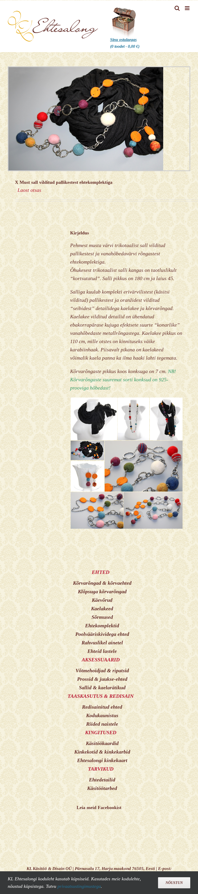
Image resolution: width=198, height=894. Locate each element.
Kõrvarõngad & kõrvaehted (102, 583)
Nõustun (174, 883)
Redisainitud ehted (102, 707)
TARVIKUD (100, 769)
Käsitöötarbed (102, 788)
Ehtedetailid (102, 779)
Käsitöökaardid (102, 743)
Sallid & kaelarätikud (102, 687)
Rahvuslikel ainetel (102, 642)
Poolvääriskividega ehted (102, 634)
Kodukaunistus (102, 715)
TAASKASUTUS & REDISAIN (101, 696)
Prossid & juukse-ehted (102, 679)
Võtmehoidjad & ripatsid (102, 670)
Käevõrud (102, 600)
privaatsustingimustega (79, 886)
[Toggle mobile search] (177, 8)
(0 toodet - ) (124, 43)
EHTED (100, 572)
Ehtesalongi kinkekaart (102, 760)
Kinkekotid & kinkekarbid (102, 752)
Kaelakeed (102, 608)
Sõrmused (102, 617)
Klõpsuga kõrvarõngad (102, 591)
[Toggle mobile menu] (187, 8)
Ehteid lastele (102, 651)
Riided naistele (102, 724)
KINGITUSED (100, 732)
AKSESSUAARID (101, 659)
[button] (93, 419)
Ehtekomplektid (102, 625)
